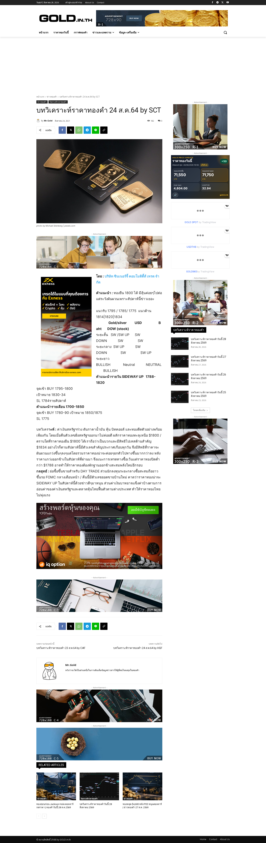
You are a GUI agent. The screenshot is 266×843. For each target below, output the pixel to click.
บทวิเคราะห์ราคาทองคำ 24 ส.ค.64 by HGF (137, 648)
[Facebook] (212, 3)
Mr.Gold (48, 120)
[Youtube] (227, 3)
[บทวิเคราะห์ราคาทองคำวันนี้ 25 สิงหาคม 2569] (180, 397)
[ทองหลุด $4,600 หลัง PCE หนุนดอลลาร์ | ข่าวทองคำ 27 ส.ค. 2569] (142, 786)
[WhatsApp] (79, 130)
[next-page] (44, 816)
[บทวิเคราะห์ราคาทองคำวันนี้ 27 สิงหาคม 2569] (180, 361)
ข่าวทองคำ (52, 96)
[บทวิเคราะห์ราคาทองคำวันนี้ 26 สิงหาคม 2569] (180, 379)
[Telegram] (218, 3)
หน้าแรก (40, 96)
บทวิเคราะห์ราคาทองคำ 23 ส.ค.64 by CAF (60, 648)
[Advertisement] (133, 64)
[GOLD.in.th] (65, 18)
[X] (222, 3)
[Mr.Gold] (38, 120)
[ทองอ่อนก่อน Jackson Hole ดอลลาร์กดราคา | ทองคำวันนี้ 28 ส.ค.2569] (56, 786)
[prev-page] (38, 816)
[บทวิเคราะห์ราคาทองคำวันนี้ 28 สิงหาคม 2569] (99, 786)
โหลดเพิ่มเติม (199, 410)
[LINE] (95, 130)
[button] (225, 32)
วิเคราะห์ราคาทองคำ (58, 102)
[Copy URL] (103, 130)
